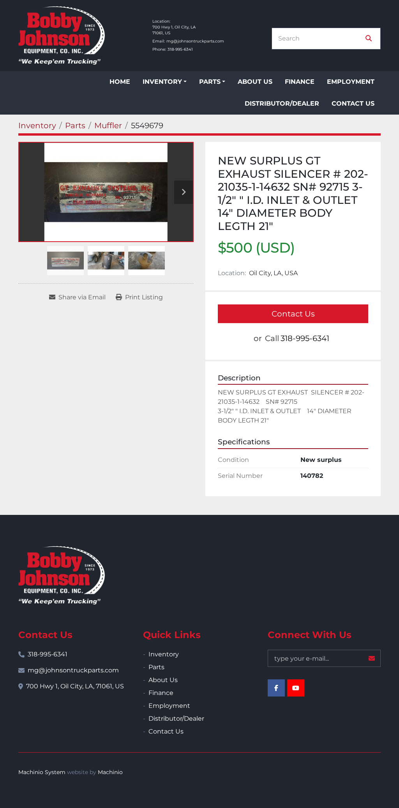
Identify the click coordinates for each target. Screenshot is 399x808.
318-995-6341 (180, 49)
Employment (350, 81)
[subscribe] (372, 658)
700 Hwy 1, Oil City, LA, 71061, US (75, 686)
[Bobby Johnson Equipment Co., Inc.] (61, 575)
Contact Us (353, 103)
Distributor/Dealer (282, 103)
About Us (255, 81)
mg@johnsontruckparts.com (195, 41)
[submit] (368, 39)
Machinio (110, 772)
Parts (210, 81)
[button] (164, 82)
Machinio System (41, 772)
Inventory (162, 81)
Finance (299, 81)
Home (119, 81)
